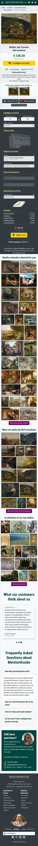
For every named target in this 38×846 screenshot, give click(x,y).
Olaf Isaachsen (8, 10)
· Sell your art (24, 798)
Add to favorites (28, 101)
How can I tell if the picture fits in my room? (19, 703)
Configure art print (20, 63)
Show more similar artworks (19, 423)
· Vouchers (23, 805)
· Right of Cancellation (9, 805)
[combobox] (19, 125)
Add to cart (20, 235)
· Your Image (24, 795)
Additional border (8, 123)
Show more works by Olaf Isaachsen (19, 511)
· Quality (23, 800)
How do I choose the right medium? (18, 712)
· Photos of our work (26, 803)
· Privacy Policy (7, 803)
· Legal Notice (7, 798)
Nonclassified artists (20, 8)
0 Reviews (23, 105)
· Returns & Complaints (9, 808)
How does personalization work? (17, 671)
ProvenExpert (12, 634)
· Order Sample (25, 808)
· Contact (5, 795)
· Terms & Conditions (8, 800)
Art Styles (10, 8)
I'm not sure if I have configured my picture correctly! (18, 720)
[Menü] (2, 3)
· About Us (6, 810)
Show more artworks (19, 584)
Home (3, 8)
